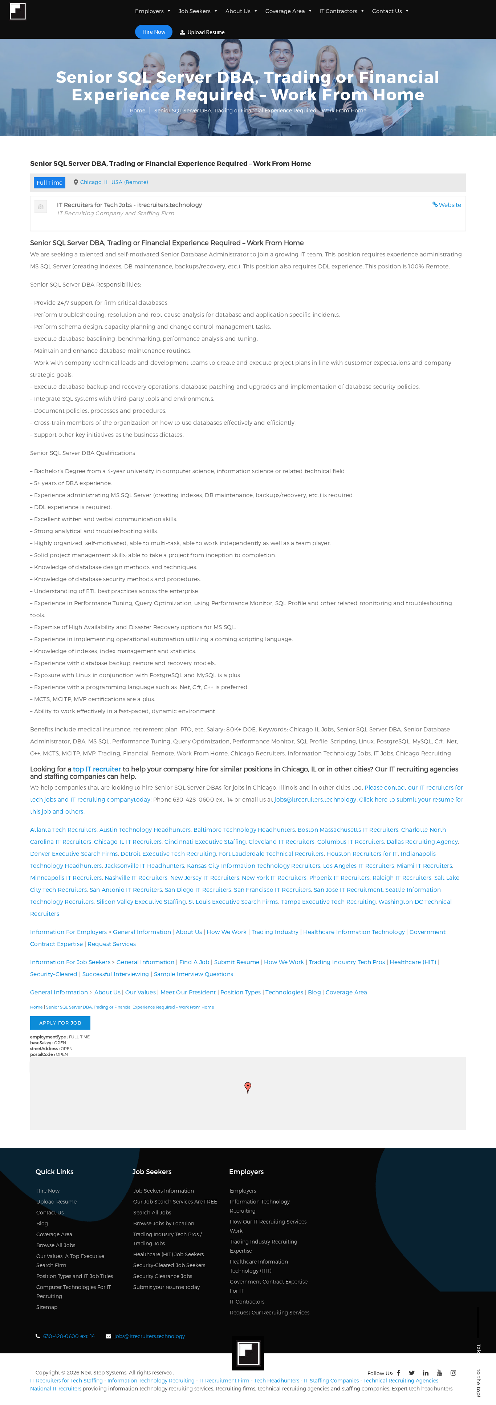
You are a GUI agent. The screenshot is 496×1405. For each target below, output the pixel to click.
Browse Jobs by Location (163, 1223)
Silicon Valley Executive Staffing (141, 901)
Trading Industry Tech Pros (347, 961)
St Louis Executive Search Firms (233, 901)
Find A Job (194, 961)
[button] (248, 1088)
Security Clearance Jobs (162, 1276)
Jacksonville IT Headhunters (144, 865)
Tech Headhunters (276, 1380)
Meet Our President (188, 992)
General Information (142, 931)
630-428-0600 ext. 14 (69, 1336)
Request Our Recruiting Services (269, 1312)
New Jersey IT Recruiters (204, 877)
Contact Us (387, 11)
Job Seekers (195, 11)
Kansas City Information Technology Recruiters (254, 865)
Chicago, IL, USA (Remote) (114, 182)
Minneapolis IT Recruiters (66, 877)
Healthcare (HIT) (413, 961)
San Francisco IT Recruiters (272, 889)
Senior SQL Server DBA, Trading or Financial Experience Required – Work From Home (130, 1007)
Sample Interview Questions (193, 973)
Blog (314, 992)
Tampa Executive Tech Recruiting (328, 901)
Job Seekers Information (163, 1191)
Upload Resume (206, 32)
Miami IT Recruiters (424, 865)
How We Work (227, 931)
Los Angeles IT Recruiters (358, 865)
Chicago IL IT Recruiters (128, 841)
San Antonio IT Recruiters (126, 889)
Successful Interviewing (115, 973)
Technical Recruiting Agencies (400, 1380)
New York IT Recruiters (274, 877)
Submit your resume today (166, 1287)
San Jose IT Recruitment (348, 889)
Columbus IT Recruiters (350, 841)
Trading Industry (275, 931)
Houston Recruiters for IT (362, 853)
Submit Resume (237, 961)
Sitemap (46, 1307)
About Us (238, 11)
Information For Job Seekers (70, 961)
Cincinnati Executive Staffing (205, 841)
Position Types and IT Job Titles (74, 1276)
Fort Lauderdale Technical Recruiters (271, 853)
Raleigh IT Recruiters (402, 877)
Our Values (140, 992)
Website (450, 204)
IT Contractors (338, 11)
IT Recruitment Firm (224, 1380)
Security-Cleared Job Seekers (169, 1265)
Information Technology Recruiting (151, 1380)
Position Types (240, 992)
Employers (149, 11)
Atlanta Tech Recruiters (63, 829)
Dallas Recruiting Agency (422, 841)
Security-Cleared (54, 973)
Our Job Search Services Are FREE (175, 1201)
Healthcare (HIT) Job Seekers (168, 1254)
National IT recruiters (55, 1388)
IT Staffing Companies (331, 1380)
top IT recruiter (97, 769)
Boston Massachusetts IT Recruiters (348, 829)
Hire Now (153, 31)
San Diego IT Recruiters (198, 889)
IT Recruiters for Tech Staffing (66, 1380)
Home (137, 110)
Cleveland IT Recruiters (281, 841)
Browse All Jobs (55, 1245)
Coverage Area (285, 11)
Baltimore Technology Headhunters (244, 829)
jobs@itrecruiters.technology (315, 799)
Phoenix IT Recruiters (339, 877)
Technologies (284, 992)
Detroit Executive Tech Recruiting (168, 853)
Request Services (112, 943)
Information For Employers (68, 931)
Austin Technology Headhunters (145, 829)
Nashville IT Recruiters (136, 877)
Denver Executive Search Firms (74, 853)
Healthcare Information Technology (354, 931)
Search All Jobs (152, 1212)
